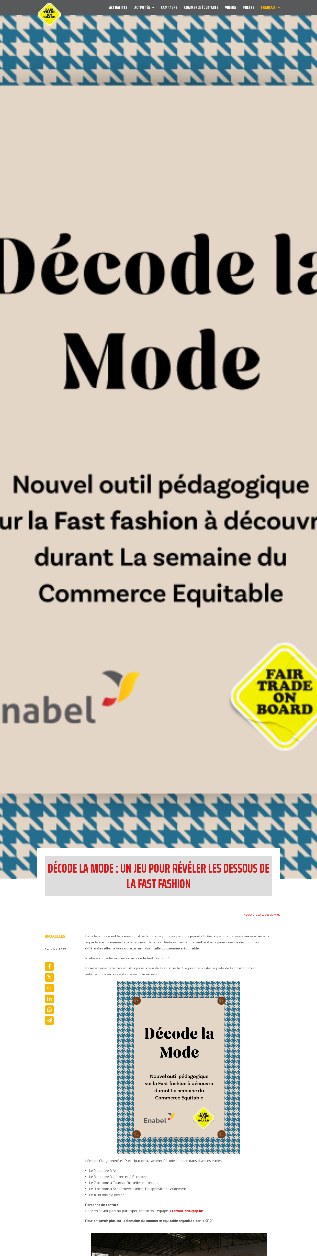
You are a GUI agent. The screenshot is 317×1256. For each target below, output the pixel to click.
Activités (142, 7)
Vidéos (230, 7)
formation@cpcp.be (187, 1210)
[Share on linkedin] (49, 999)
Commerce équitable (201, 7)
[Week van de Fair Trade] (49, 7)
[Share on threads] (49, 988)
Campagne (169, 7)
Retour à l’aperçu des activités (262, 914)
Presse (248, 7)
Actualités (118, 7)
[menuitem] (120, 7)
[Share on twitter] (49, 977)
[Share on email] (49, 1020)
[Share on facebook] (49, 966)
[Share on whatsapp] (49, 1009)
